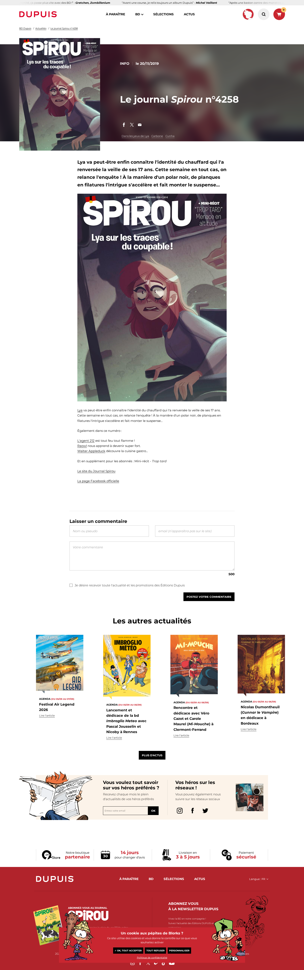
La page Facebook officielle (98, 481)
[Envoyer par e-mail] (140, 125)
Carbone (157, 136)
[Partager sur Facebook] (124, 125)
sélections (163, 14)
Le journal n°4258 (64, 28)
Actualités (40, 28)
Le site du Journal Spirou (96, 471)
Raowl (82, 446)
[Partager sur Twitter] (132, 125)
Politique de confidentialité (152, 957)
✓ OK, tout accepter (128, 950)
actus (189, 14)
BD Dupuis (25, 28)
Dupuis (39, 14)
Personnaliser (179, 950)
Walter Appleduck (91, 451)
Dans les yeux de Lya (135, 136)
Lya (80, 410)
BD (137, 14)
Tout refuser (155, 950)
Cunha (170, 136)
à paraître (115, 14)
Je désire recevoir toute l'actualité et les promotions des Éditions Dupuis (130, 585)
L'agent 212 (86, 441)
